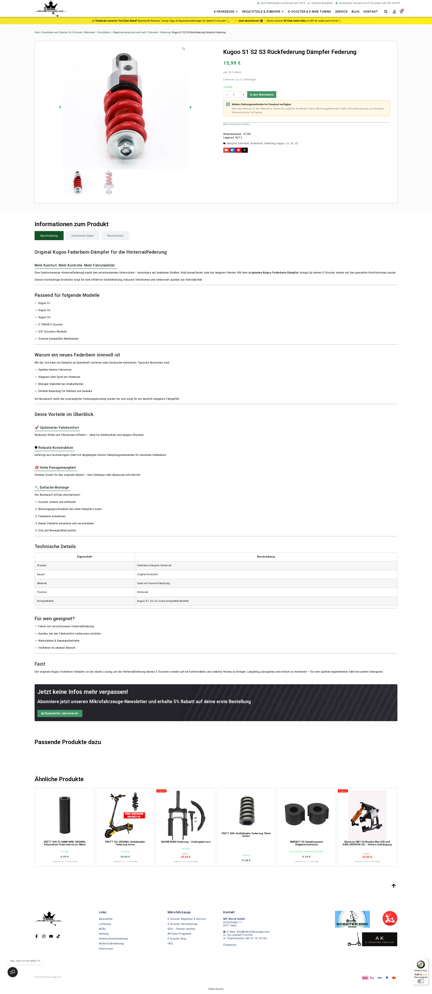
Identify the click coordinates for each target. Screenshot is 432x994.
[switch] (420, 981)
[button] (127, 935)
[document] (216, 497)
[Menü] (427, 961)
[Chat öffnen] (13, 972)
